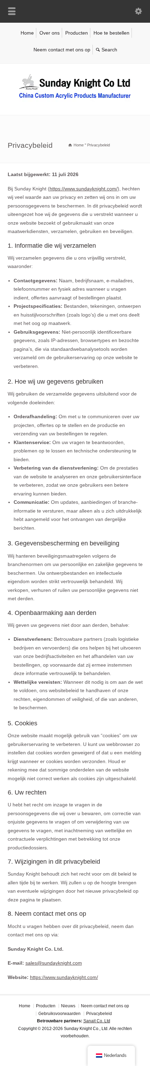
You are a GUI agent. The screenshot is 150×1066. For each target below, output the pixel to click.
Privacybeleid (99, 1013)
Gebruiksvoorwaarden (59, 1013)
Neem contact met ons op (61, 49)
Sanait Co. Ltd (96, 1020)
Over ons (49, 33)
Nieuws (68, 1005)
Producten (76, 33)
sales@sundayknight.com (53, 963)
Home (27, 33)
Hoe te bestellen (111, 33)
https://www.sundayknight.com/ (84, 188)
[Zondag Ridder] (75, 100)
